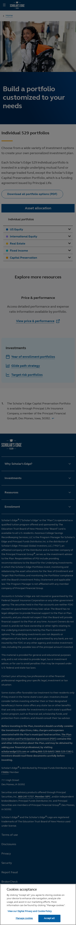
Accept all (49, 918)
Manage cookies (24, 918)
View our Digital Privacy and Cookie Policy (30, 911)
